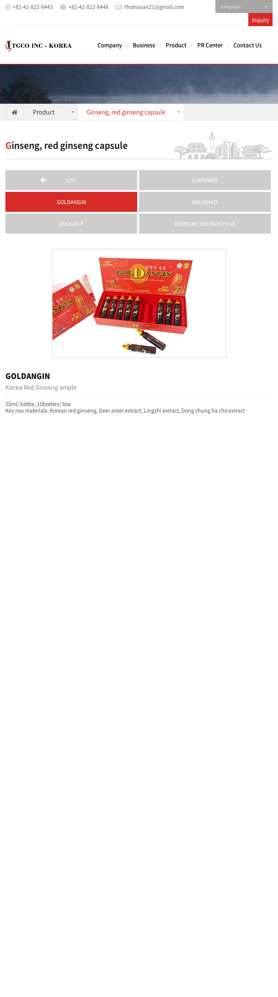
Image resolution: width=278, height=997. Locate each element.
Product (176, 45)
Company (109, 45)
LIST (71, 180)
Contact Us (247, 45)
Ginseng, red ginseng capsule (126, 111)
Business (144, 45)
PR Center (210, 45)
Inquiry (260, 19)
